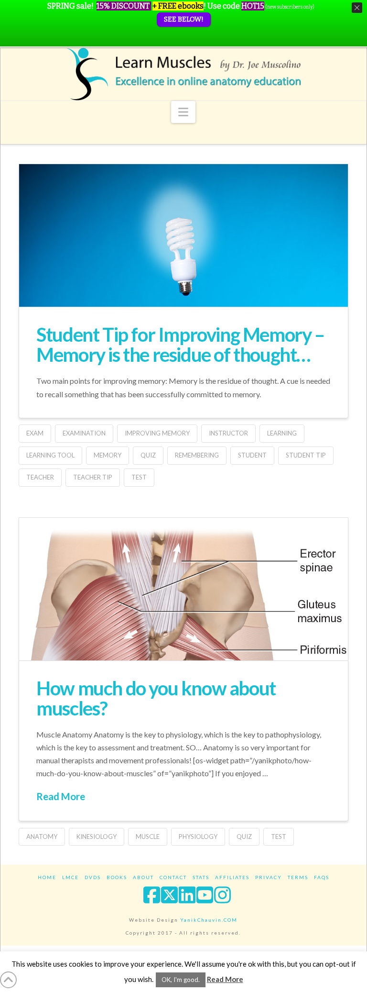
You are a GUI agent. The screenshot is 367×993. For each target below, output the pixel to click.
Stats (201, 877)
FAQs (321, 877)
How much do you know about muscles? (156, 698)
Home (47, 877)
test (139, 477)
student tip (306, 455)
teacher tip (92, 477)
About (143, 877)
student (252, 455)
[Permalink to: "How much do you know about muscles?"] (183, 647)
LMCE (70, 877)
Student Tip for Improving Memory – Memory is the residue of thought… (180, 344)
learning (282, 433)
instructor (228, 433)
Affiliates (232, 877)
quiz (148, 455)
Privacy (268, 877)
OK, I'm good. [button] (181, 979)
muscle (148, 836)
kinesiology (96, 836)
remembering (197, 455)
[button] (183, 112)
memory (107, 455)
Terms (298, 877)
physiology (198, 836)
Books (117, 877)
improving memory (157, 433)
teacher (40, 477)
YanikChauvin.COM (208, 920)
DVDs (93, 877)
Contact (173, 877)
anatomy (41, 836)
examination (84, 433)
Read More (60, 796)
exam (34, 433)
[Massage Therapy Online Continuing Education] (183, 73)
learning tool (50, 455)
